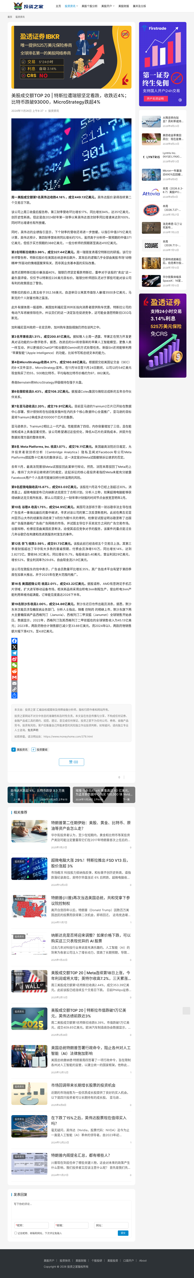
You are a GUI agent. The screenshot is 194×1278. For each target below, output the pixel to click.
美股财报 (123, 6)
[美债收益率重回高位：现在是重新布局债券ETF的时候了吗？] (151, 139)
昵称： (20, 1225)
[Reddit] (71, 671)
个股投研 (97, 1260)
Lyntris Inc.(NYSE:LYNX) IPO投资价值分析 (173, 156)
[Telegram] (71, 653)
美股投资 (112, 1260)
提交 (123, 1233)
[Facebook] (71, 641)
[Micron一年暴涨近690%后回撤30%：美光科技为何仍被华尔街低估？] (151, 175)
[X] (71, 647)
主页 (58, 6)
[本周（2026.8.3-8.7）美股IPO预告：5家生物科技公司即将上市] (151, 192)
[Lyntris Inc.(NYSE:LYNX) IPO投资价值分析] (151, 157)
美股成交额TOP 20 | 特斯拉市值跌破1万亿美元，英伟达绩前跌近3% (88, 1013)
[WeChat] (71, 665)
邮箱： (60, 1225)
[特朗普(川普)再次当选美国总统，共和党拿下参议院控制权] (29, 906)
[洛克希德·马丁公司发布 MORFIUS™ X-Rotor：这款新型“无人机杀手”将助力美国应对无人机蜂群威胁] (151, 228)
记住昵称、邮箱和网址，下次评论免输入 (39, 1233)
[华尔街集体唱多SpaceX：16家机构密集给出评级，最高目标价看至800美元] (151, 281)
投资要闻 (42, 749)
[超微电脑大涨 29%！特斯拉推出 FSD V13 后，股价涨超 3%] (29, 869)
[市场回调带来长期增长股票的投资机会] (29, 1094)
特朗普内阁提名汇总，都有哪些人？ (81, 1155)
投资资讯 (70, 6)
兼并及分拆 (139, 6)
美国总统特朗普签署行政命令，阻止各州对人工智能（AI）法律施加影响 (91, 1051)
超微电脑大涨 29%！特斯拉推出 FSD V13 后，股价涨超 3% (90, 863)
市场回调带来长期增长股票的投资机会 (83, 1085)
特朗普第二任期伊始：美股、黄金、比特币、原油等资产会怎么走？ (91, 826)
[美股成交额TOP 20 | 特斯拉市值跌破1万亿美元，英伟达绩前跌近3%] (29, 1019)
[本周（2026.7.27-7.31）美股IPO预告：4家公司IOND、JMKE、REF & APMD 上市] (151, 210)
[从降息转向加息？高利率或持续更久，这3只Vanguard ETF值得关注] (151, 122)
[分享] (71, 695)
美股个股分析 (90, 6)
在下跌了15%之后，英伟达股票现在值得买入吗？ (89, 1121)
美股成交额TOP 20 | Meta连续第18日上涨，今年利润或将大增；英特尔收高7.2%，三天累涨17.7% (90, 976)
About (143, 1260)
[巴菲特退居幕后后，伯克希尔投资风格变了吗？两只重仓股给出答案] (151, 263)
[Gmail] (71, 677)
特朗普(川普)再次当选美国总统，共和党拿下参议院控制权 (90, 901)
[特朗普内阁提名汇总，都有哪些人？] (29, 1164)
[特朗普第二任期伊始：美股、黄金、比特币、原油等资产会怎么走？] (29, 831)
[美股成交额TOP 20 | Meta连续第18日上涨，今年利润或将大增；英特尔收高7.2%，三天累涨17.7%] (29, 981)
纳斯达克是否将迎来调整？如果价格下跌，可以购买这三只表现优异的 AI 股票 (91, 938)
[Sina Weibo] (71, 659)
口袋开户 (128, 1260)
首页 (10, 17)
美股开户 (106, 6)
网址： (100, 1225)
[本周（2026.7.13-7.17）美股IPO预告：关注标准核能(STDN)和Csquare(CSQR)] (151, 246)
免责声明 (33, 730)
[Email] (71, 683)
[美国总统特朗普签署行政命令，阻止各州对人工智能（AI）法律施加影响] (29, 1056)
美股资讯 (22, 749)
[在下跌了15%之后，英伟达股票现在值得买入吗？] (29, 1126)
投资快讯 (65, 1260)
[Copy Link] (71, 689)
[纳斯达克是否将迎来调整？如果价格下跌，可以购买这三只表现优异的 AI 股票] (29, 944)
